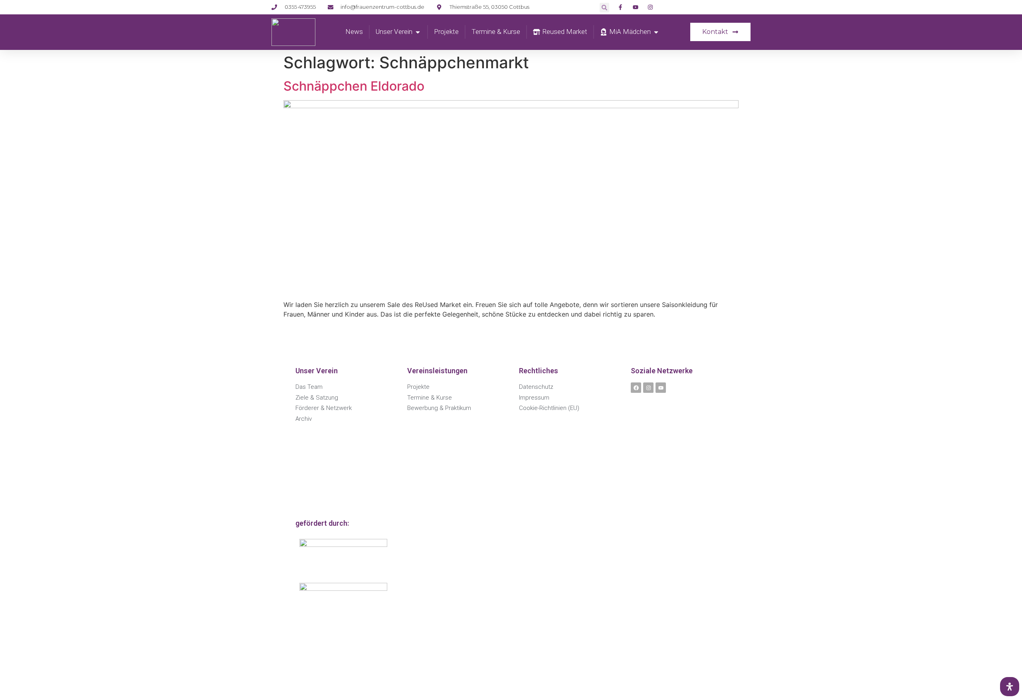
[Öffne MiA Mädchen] (656, 32)
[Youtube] (661, 387)
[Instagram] (648, 387)
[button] (604, 7)
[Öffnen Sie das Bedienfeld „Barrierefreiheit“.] (1009, 686)
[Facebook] (636, 387)
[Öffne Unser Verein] (417, 32)
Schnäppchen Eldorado (353, 86)
